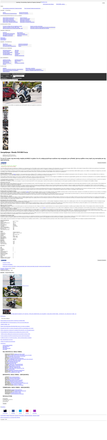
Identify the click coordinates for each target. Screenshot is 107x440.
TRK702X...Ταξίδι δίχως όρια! (15, 367)
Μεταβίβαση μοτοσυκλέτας (8, 35)
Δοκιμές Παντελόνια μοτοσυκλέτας (9, 20)
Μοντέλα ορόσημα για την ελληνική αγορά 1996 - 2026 (13, 28)
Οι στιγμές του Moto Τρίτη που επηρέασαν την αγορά (12, 26)
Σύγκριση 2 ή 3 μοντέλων (23, 13)
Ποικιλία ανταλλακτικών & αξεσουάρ (17, 393)
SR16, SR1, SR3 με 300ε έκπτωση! (14, 360)
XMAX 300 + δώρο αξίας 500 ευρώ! (16, 364)
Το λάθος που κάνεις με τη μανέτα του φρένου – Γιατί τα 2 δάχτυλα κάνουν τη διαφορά (16, 337)
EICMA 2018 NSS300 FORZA (44, 266)
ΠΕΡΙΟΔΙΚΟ (2, 37)
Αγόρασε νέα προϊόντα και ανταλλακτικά (8, 341)
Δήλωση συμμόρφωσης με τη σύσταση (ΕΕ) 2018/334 (10, 417)
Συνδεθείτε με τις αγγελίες (19, 62)
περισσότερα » (3, 316)
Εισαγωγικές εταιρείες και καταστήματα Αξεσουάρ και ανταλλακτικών (42, 27)
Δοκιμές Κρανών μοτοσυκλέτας (8, 17)
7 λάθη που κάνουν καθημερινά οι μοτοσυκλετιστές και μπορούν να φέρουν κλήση (15, 333)
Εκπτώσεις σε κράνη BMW (18, 385)
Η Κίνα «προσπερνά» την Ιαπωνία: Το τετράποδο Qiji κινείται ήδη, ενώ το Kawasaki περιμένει (17, 330)
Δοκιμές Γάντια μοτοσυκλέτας (8, 18)
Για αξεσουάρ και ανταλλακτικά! (20, 390)
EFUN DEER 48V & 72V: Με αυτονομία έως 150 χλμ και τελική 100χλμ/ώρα (15, 322)
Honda (14, 174)
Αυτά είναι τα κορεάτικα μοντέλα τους (17, 358)
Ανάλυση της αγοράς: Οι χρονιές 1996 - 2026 (11, 27)
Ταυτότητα (17, 415)
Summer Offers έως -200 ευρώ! (14, 366)
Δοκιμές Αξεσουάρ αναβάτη (25, 18)
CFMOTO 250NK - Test (5, 324)
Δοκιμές (4, 12)
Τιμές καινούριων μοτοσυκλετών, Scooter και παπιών (12, 8)
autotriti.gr (4, 68)
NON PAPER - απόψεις (60, 4)
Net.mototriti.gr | (20, 2)
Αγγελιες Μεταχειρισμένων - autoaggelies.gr (33, 69)
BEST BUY (5, 347)
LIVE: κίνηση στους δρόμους (18, 78)
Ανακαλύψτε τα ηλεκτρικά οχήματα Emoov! (16, 370)
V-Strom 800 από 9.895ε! (13, 362)
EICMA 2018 (5, 266)
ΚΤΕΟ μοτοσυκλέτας (21, 33)
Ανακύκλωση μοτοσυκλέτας (22, 34)
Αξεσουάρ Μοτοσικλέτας (7, 54)
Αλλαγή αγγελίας (6, 61)
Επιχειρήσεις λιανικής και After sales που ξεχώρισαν (39, 28)
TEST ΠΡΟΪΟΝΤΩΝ (6, 348)
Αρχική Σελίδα (3, 415)
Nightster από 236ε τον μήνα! (19, 354)
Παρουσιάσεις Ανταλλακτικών (25, 20)
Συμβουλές (5, 32)
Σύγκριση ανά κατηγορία (23, 12)
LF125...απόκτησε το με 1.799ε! (14, 372)
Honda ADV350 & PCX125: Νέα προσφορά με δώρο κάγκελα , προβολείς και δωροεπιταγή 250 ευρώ (16, 285)
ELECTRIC (5, 349)
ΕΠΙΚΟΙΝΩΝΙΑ (3, 38)
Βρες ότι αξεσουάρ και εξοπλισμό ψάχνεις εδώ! (19, 383)
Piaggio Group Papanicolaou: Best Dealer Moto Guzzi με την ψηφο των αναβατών (15, 326)
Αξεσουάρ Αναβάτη (6, 53)
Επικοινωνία (19, 35)
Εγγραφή (4, 403)
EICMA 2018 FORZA (12, 266)
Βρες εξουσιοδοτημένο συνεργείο (7, 339)
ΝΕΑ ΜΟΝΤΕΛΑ (6, 346)
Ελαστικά (16, 52)
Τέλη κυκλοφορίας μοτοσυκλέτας (9, 33)
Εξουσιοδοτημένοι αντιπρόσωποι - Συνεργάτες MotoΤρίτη (9, 79)
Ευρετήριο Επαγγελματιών (7, 52)
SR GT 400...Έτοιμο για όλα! (14, 357)
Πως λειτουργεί (20, 32)
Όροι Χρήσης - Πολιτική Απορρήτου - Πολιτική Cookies (29, 415)
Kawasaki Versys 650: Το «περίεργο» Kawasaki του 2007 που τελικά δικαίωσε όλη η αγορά (17, 328)
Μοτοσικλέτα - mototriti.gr (30, 68)
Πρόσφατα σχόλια (8, 268)
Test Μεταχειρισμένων (19, 59)
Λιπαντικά (16, 54)
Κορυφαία (2, 268)
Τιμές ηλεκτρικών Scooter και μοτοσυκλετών (32, 8)
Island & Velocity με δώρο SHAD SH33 (15, 365)
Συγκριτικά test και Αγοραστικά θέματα (10, 13)
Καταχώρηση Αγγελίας (7, 60)
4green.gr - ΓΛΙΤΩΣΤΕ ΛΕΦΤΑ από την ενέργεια (34, 70)
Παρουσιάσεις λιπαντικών (24, 19)
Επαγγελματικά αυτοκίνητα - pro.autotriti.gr (10, 70)
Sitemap (7, 415)
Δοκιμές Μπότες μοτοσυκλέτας (8, 19)
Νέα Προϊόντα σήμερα (7, 50)
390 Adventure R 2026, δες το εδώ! (14, 361)
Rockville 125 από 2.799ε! (11, 363)
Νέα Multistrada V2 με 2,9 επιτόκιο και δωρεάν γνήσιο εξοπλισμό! (21, 359)
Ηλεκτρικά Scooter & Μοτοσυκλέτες (9, 46)
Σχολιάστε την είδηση (6, 262)
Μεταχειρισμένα (18, 60)
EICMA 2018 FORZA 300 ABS (33, 266)
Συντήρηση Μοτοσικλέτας (19, 55)
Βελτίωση (16, 51)
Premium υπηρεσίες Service (16, 392)
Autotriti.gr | (14, 2)
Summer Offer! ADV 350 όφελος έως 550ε (16, 368)
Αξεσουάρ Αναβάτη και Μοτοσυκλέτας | (40, 2)
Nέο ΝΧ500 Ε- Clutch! (17, 391)
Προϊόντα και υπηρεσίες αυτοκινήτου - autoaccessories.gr (13, 69)
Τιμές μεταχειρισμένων (7, 62)
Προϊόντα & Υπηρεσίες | (28, 2)
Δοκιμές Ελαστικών (23, 17)
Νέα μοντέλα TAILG (11, 369)
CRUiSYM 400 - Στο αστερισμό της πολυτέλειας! (16, 356)
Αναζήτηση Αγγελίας (6, 59)
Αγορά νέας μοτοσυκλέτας (23, 43)
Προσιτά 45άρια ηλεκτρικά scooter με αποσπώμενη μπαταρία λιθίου (13, 320)
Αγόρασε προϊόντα (6, 51)
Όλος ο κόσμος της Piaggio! (16, 384)
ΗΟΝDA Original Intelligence (16, 389)
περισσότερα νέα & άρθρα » (8, 264)
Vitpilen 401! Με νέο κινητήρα (16, 371)
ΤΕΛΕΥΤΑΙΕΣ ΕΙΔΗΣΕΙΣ (7, 345)
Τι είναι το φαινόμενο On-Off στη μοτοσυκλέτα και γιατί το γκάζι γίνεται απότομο (15, 335)
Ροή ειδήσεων (5, 43)
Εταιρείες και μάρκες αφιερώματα (36, 26)
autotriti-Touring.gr (6, 71)
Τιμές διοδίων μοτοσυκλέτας (8, 34)
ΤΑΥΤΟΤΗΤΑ (3, 39)
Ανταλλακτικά (17, 53)
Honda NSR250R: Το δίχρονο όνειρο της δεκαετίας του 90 (10, 297)
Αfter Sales (17, 50)
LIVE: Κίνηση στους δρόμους (48, 4)
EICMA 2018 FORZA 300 (21, 266)
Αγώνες (19, 46)
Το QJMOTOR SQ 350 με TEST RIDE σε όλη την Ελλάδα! (21, 355)
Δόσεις (16, 61)
